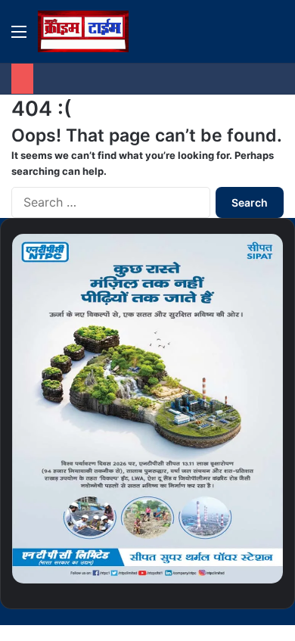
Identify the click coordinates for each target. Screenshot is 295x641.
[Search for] (276, 37)
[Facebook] (280, 617)
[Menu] (18, 37)
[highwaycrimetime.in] (83, 31)
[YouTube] (255, 617)
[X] (268, 617)
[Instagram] (243, 617)
